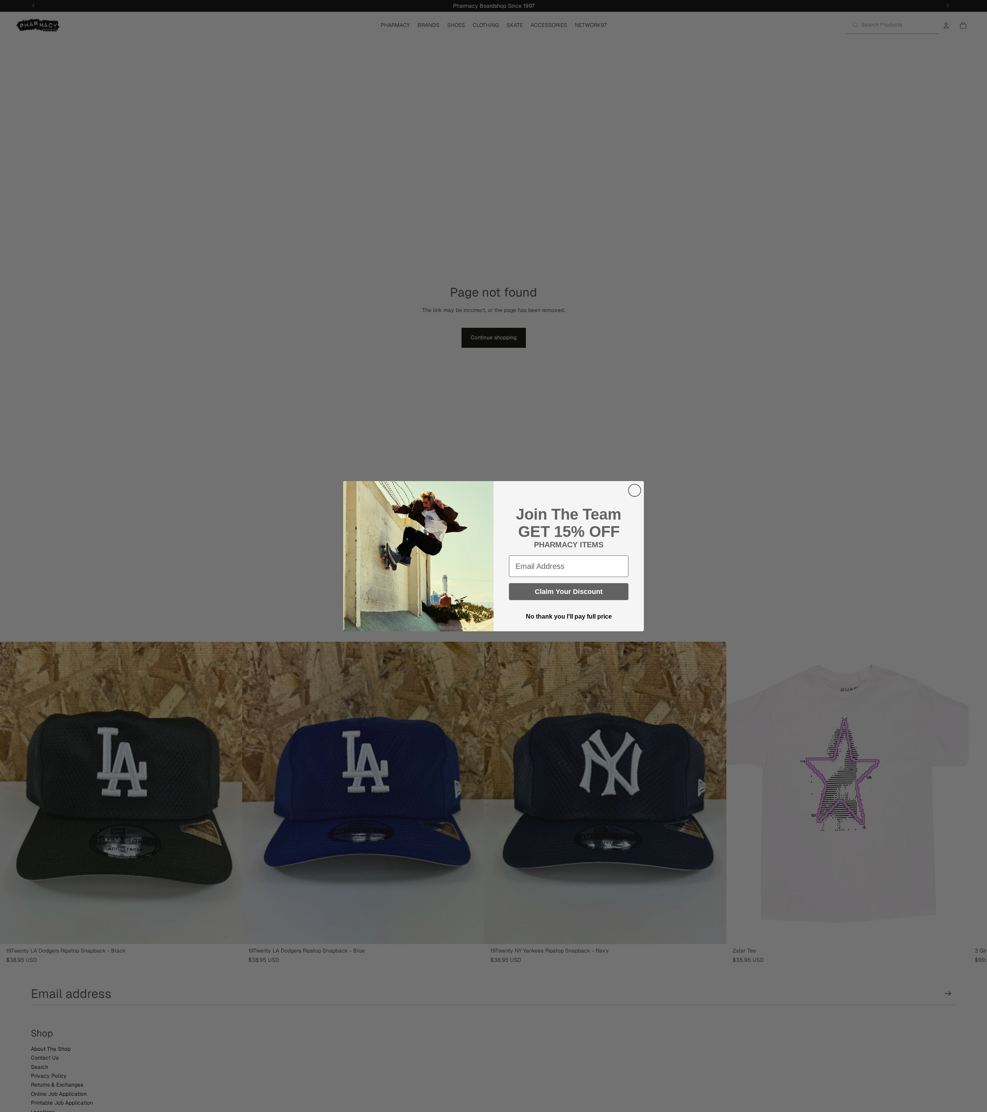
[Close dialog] (634, 490)
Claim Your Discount (569, 591)
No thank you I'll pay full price (569, 616)
